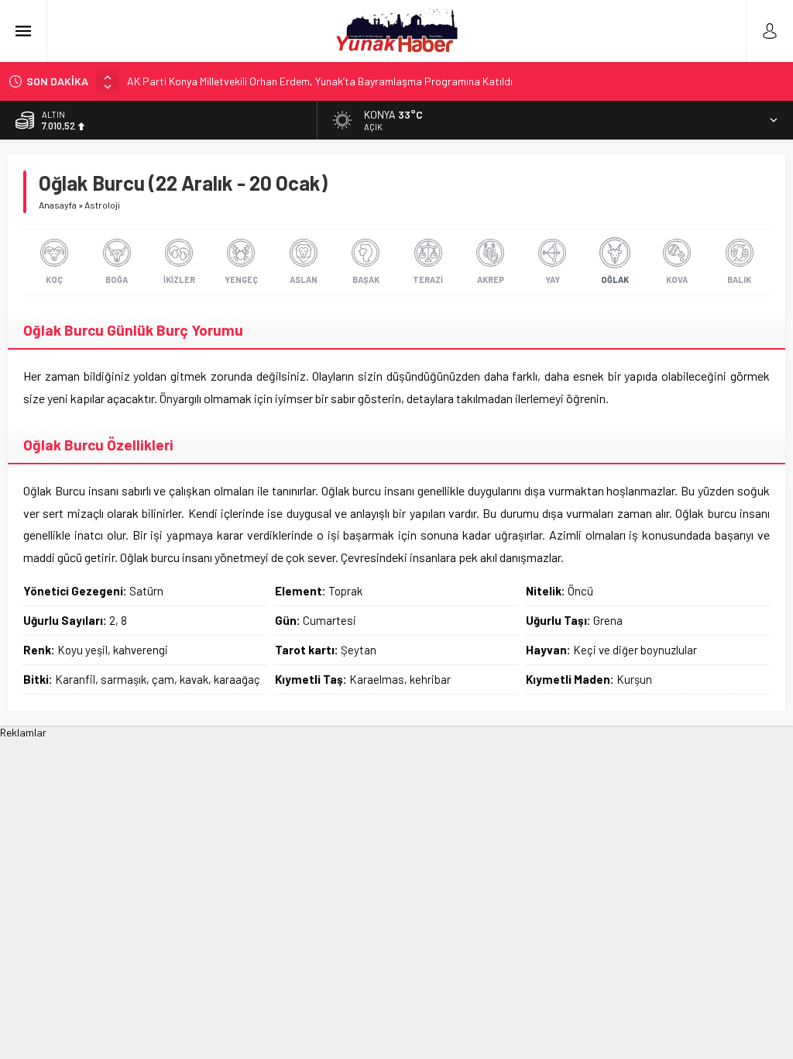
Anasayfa (58, 204)
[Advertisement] (396, 847)
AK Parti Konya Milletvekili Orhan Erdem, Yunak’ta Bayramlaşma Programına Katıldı (320, 81)
